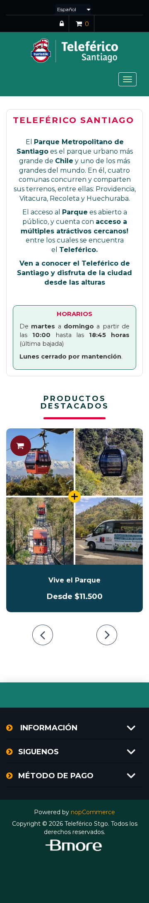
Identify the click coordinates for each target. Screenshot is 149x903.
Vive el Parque (74, 580)
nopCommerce (93, 812)
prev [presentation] (42, 635)
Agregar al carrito (20, 445)
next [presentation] (106, 635)
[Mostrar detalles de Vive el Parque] (74, 496)
